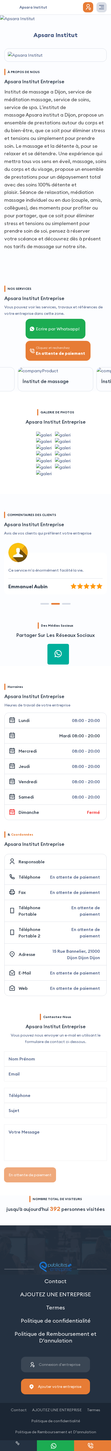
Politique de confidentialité (56, 1320)
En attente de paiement (30, 1174)
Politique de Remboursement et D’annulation (55, 1337)
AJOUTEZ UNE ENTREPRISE (55, 1294)
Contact (55, 1281)
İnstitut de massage (45, 381)
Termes (55, 1307)
